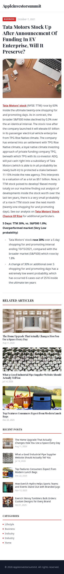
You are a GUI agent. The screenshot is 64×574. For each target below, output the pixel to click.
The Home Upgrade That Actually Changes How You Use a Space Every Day (37, 441)
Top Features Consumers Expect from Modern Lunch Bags (35, 470)
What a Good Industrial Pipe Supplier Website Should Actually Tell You (35, 456)
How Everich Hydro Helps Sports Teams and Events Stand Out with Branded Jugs (37, 485)
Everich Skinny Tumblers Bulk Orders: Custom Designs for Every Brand (35, 500)
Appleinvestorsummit (22, 6)
